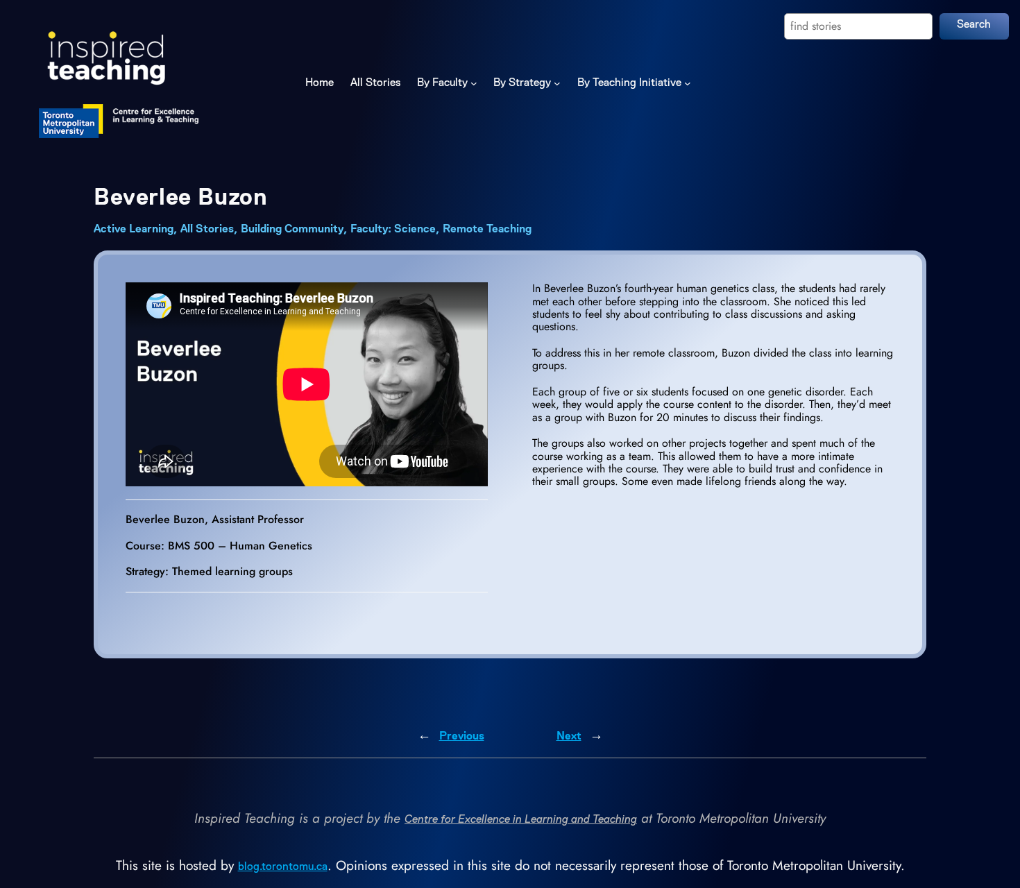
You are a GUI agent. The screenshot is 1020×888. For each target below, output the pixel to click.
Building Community (292, 229)
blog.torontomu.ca (283, 867)
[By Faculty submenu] (473, 83)
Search (974, 25)
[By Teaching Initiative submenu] (687, 83)
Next (568, 736)
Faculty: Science (393, 229)
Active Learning (133, 229)
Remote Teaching (487, 229)
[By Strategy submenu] (557, 83)
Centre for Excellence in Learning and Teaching (521, 820)
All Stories (207, 229)
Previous (461, 736)
